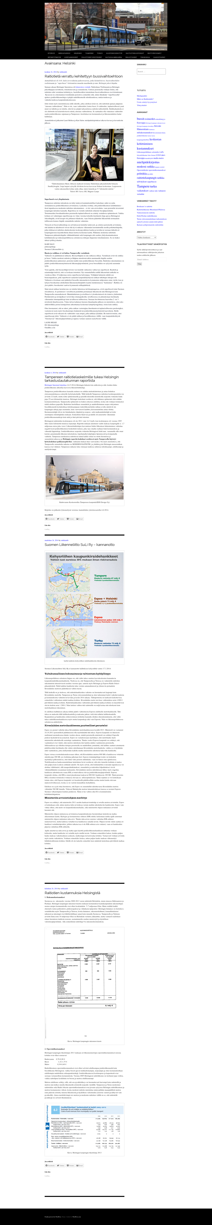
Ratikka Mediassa (113, 57)
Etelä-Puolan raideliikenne (147, 216)
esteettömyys (160, 119)
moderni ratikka (145, 166)
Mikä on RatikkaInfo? (145, 99)
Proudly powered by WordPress (53, 1217)
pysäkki (150, 174)
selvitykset (142, 181)
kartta (153, 136)
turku (153, 186)
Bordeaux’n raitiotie (144, 206)
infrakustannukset (145, 132)
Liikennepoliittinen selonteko (148, 152)
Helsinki (78, 53)
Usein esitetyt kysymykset (147, 102)
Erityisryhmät (154, 53)
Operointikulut (142, 170)
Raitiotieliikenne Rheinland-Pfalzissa (151, 209)
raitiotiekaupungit (146, 177)
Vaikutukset (159, 57)
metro (161, 158)
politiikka (142, 173)
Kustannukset (71, 57)
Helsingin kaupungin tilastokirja (145, 126)
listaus (153, 155)
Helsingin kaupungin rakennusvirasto (155, 123)
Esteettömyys (54, 57)
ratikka (160, 177)
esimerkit (150, 119)
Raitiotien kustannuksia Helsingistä (72, 893)
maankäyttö (149, 158)
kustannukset (145, 148)
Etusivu (51, 53)
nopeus (157, 167)
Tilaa (139, 264)
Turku (100, 53)
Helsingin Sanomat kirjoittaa (55, 385)
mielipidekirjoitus (148, 162)
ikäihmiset (152, 129)
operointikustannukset (157, 170)
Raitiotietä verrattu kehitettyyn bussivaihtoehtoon (84, 76)
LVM (158, 155)
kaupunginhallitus (143, 140)
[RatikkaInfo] (106, 49)
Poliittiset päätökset (91, 57)
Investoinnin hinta (159, 133)
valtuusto (162, 190)
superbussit (151, 181)
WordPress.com (77, 1217)
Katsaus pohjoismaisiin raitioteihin (150, 225)
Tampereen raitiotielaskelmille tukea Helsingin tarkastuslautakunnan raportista (82, 379)
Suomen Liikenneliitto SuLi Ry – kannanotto (80, 545)
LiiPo (162, 152)
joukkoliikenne (142, 136)
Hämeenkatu (143, 129)
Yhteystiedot (142, 105)
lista (149, 155)
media (155, 158)
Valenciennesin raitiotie (146, 212)
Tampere (89, 53)
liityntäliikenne (142, 155)
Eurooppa (141, 122)
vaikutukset (142, 190)
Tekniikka (145, 57)
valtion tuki (153, 191)
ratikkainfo (63, 72)
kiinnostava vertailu (83, 87)
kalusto (149, 136)
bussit (140, 118)
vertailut (140, 193)
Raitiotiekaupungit (135, 53)
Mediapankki (64, 53)
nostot (162, 167)
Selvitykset (131, 57)
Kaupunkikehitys (114, 53)
